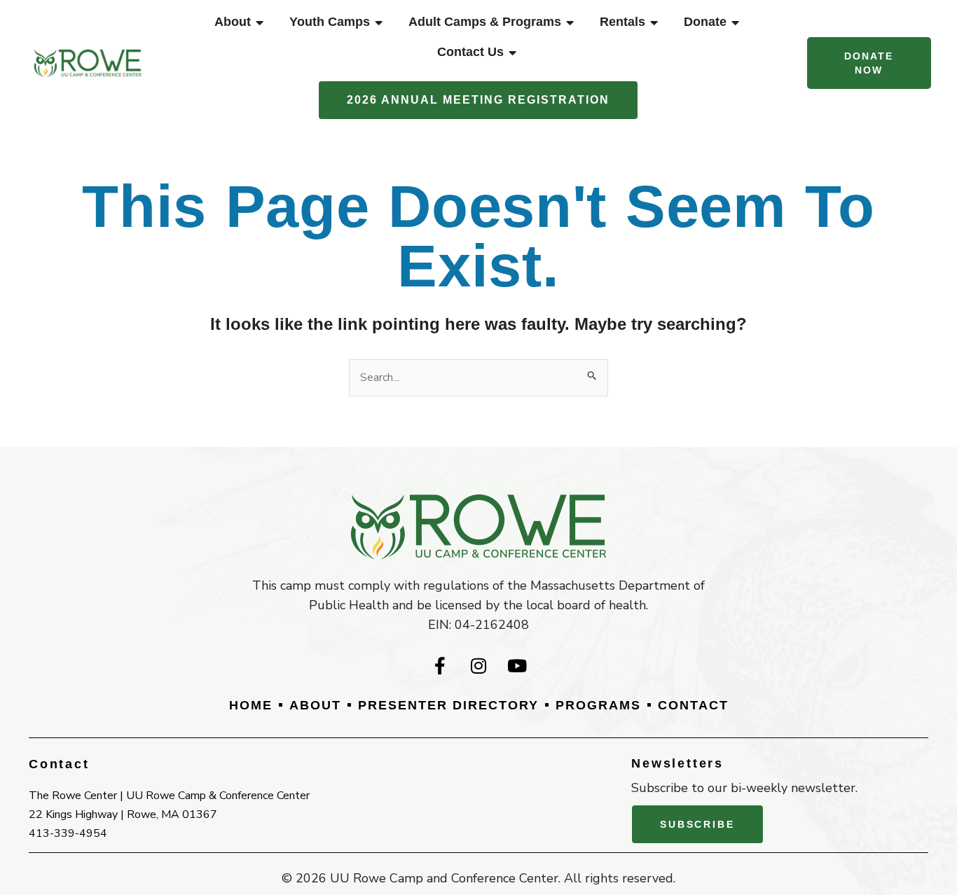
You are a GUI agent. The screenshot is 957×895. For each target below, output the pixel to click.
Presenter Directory (448, 705)
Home (251, 705)
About (315, 705)
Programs (598, 705)
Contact (693, 705)
